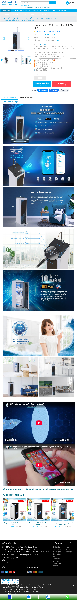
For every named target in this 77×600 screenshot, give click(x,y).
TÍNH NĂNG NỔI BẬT (10, 102)
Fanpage (69, 552)
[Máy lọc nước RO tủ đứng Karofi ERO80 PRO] (38, 509)
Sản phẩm (15, 18)
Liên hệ (68, 549)
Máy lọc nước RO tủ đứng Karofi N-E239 (63, 523)
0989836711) (34, 555)
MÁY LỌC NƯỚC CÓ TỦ (49, 18)
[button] (3, 38)
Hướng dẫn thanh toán (57, 564)
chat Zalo (42, 44)
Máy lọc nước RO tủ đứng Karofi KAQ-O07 (20, 20)
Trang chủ (6, 18)
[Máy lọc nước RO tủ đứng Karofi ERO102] (14, 509)
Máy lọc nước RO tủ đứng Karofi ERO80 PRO (38, 523)
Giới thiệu (56, 547)
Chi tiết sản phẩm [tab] (10, 97)
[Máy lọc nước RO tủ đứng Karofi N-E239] (62, 509)
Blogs (67, 547)
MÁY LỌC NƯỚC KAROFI (30, 18)
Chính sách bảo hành (57, 560)
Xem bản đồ (45, 551)
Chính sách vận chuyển (57, 550)
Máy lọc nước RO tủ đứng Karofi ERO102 (14, 523)
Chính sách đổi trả (57, 555)
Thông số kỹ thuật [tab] (26, 97)
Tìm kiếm (52, 3)
